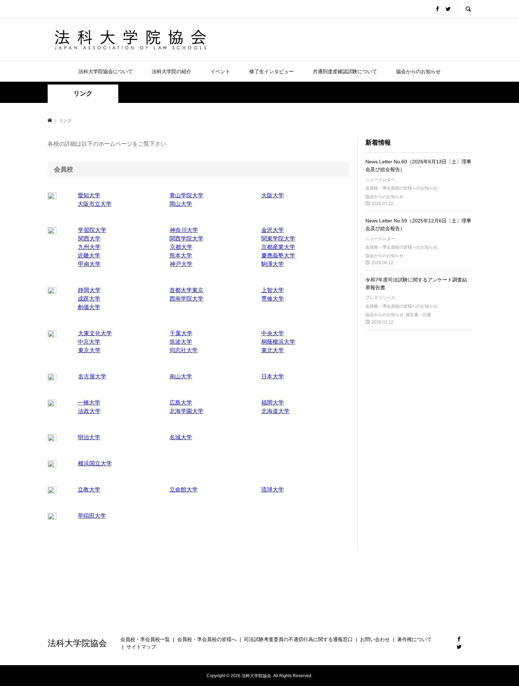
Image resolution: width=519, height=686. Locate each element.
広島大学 (180, 403)
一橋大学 (89, 403)
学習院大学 (92, 230)
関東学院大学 (278, 239)
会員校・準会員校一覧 (145, 639)
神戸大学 (181, 264)
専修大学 (272, 299)
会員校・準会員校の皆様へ (207, 639)
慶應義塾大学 (278, 255)
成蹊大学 (89, 299)
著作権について (414, 639)
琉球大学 (272, 490)
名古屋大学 (92, 376)
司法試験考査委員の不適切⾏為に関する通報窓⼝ (298, 639)
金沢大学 (272, 230)
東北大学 (272, 350)
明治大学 (89, 437)
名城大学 (180, 437)
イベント (220, 71)
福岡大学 (272, 403)
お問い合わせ (375, 639)
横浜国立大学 (95, 463)
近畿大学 (89, 255)
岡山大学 (180, 204)
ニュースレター (380, 179)
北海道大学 (275, 411)
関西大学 (89, 239)
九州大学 (89, 247)
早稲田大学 (92, 516)
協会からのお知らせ (418, 71)
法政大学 (89, 411)
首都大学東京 (186, 290)
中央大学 (272, 333)
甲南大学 (89, 264)
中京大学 (89, 342)
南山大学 (180, 376)
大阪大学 (272, 195)
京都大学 (181, 247)
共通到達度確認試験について (345, 71)
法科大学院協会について (105, 71)
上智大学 (272, 290)
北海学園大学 (186, 411)
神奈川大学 (184, 230)
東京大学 (89, 350)
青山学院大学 (186, 195)
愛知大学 (89, 195)
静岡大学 (89, 290)
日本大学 (272, 376)
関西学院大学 (186, 239)
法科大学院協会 (77, 643)
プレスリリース (380, 297)
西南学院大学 (186, 299)
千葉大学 (181, 333)
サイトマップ (141, 647)
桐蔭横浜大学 (278, 342)
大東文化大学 (95, 333)
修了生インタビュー (271, 71)
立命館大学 (183, 490)
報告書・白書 (418, 314)
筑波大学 (180, 342)
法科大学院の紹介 (171, 71)
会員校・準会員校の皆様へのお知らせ (401, 188)
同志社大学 (183, 350)
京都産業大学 (278, 247)
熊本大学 (180, 255)
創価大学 (89, 307)
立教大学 (89, 490)
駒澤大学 (272, 264)
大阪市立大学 (95, 204)
